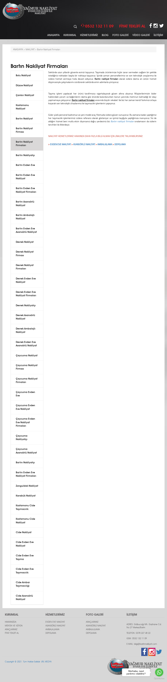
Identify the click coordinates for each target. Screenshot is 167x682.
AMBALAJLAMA (52, 630)
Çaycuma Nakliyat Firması (27, 367)
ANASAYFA (53, 35)
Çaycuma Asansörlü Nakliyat (26, 451)
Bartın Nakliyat (24, 119)
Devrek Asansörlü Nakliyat (25, 317)
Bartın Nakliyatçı (25, 155)
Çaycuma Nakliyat (27, 355)
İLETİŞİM (158, 35)
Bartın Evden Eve (25, 165)
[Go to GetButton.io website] (159, 679)
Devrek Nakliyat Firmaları (25, 267)
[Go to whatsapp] (159, 672)
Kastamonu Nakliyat (22, 107)
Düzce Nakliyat (24, 85)
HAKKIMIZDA (10, 622)
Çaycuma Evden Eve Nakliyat (25, 407)
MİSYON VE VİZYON (14, 626)
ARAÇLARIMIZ (11, 630)
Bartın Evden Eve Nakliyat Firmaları (26, 190)
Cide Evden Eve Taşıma (25, 557)
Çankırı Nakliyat (25, 95)
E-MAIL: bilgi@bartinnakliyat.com (142, 644)
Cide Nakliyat (23, 532)
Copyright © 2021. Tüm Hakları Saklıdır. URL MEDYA (28, 662)
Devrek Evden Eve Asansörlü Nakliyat (26, 344)
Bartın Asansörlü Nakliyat (25, 204)
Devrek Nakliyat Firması (25, 254)
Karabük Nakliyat (26, 496)
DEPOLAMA (120, 144)
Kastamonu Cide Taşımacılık (25, 507)
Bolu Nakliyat (23, 75)
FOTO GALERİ (120, 35)
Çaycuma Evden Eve (25, 394)
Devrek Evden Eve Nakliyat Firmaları (26, 294)
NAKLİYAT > (31, 49)
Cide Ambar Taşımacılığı (23, 584)
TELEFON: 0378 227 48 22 (138, 633)
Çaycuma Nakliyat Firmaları (27, 381)
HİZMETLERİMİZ (89, 35)
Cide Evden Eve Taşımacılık (25, 571)
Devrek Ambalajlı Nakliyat (25, 331)
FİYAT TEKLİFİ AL (12, 633)
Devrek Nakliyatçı (26, 305)
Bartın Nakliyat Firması (24, 130)
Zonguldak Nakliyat (27, 486)
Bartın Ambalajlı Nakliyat (25, 217)
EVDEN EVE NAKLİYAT (60, 144)
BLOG (105, 35)
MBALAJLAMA (105, 144)
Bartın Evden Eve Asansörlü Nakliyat (26, 230)
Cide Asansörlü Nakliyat (24, 598)
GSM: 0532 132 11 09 (137, 639)
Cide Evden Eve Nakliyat (25, 544)
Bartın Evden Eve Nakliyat (25, 177)
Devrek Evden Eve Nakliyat (26, 280)
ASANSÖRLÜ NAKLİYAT (84, 144)
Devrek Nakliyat (25, 242)
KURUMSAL (69, 35)
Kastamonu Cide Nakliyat (25, 521)
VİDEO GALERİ (141, 35)
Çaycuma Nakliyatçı (21, 438)
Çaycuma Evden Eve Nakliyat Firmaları (25, 422)
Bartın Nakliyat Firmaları (48, 49)
